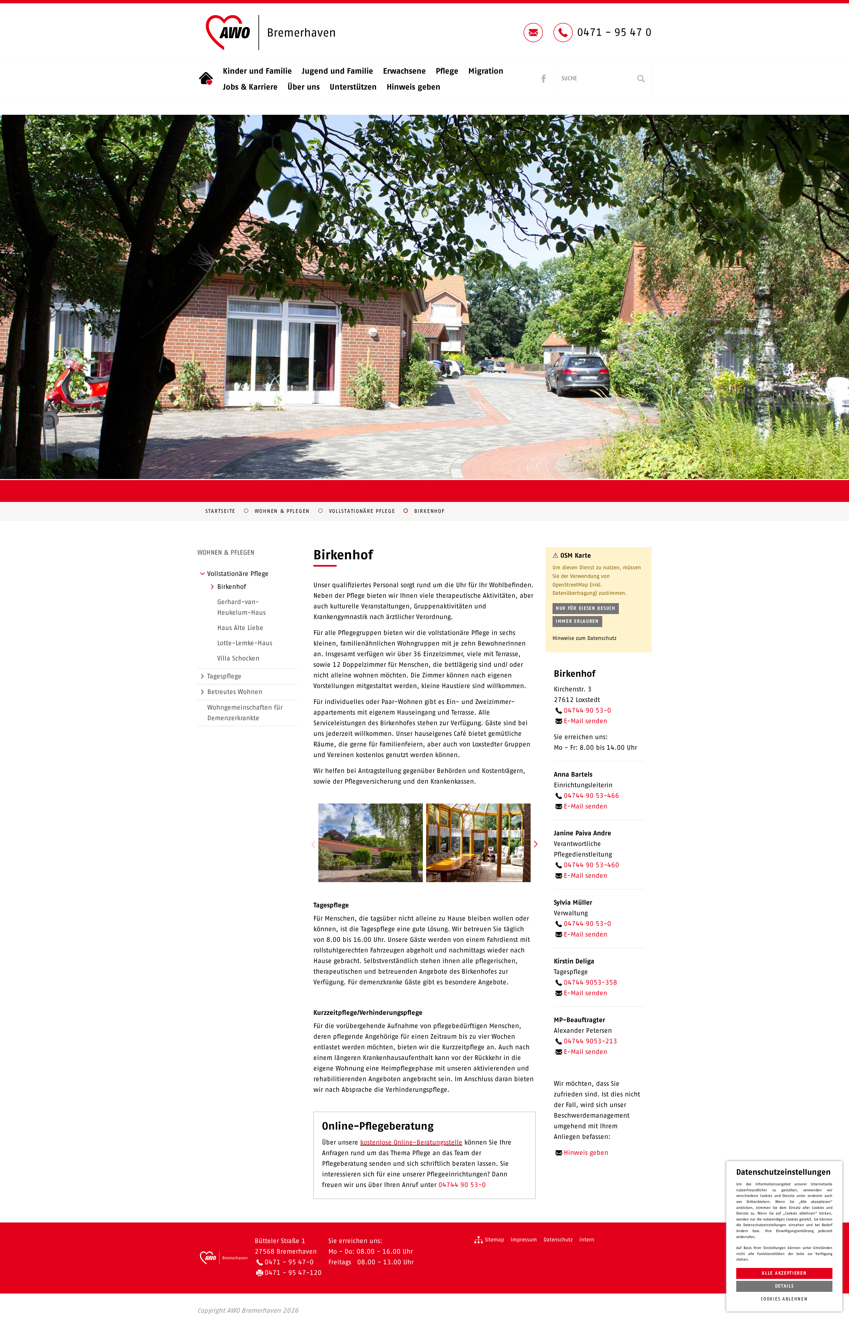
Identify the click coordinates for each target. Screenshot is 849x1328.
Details (784, 1286)
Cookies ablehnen (784, 1299)
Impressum (524, 1239)
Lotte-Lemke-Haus (244, 643)
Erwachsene (404, 71)
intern (586, 1239)
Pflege (447, 71)
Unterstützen (353, 87)
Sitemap (494, 1239)
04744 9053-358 (590, 982)
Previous (313, 844)
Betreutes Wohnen (234, 692)
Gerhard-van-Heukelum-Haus (241, 607)
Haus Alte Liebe (240, 628)
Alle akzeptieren (784, 1273)
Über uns (304, 87)
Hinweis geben (413, 87)
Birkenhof (429, 511)
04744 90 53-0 (463, 1185)
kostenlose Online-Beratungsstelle (411, 1142)
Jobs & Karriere (250, 87)
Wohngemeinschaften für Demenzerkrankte (245, 713)
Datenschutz (558, 1239)
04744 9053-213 (590, 1041)
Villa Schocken (238, 658)
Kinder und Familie (257, 71)
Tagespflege (224, 676)
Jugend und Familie (337, 71)
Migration (485, 71)
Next (536, 844)
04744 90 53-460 (591, 865)
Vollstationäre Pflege (362, 511)
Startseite (220, 511)
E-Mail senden (585, 721)
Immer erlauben (577, 621)
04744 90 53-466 (591, 796)
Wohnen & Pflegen (282, 511)
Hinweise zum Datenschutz (585, 638)
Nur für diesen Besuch (586, 608)
